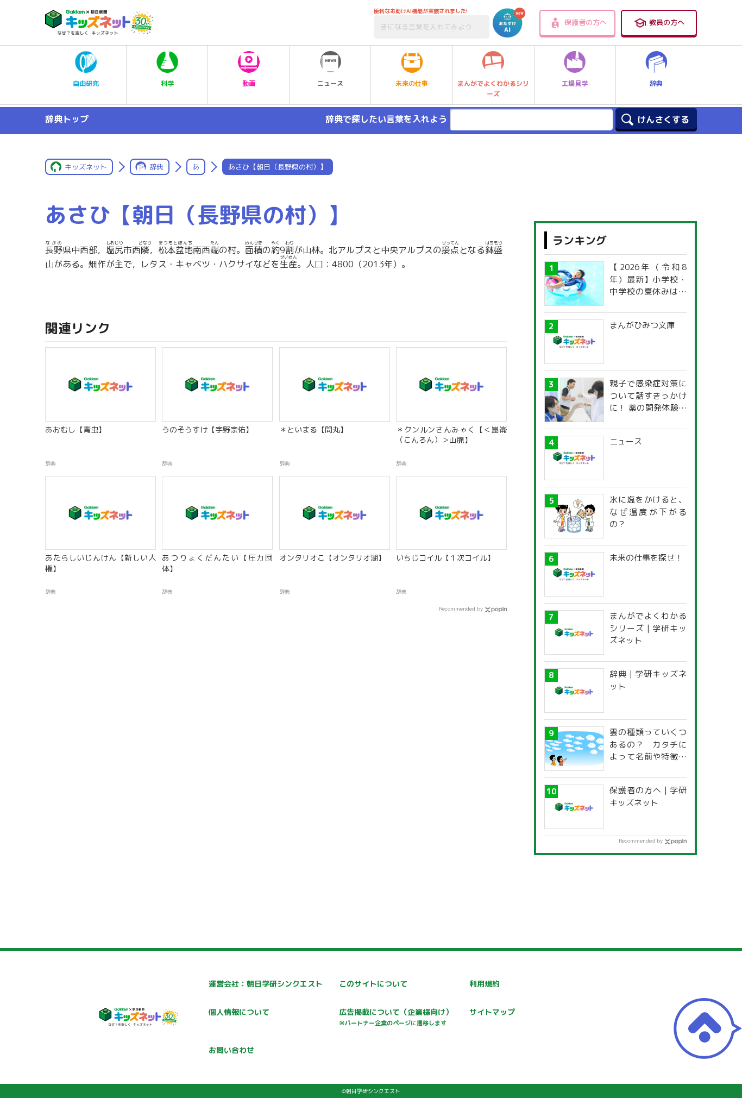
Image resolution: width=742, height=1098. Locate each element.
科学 (167, 83)
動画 (248, 83)
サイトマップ (492, 1012)
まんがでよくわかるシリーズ (493, 88)
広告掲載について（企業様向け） (396, 1017)
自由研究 (86, 83)
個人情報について (239, 1012)
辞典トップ (67, 119)
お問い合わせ (231, 1050)
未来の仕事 (411, 83)
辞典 (656, 83)
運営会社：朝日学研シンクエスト (266, 983)
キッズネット (86, 167)
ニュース (330, 83)
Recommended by (461, 608)
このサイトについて (373, 983)
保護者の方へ (585, 22)
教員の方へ (666, 22)
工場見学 (575, 83)
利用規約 (484, 983)
